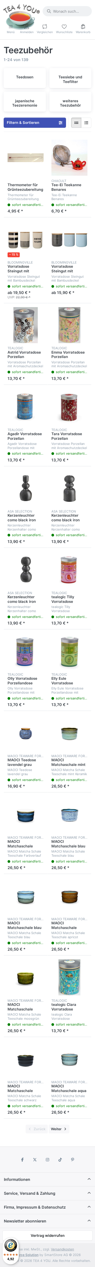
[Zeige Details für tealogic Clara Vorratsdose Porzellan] (69, 977)
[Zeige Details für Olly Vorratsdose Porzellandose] (26, 651)
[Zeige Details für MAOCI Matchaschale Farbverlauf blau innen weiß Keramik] (26, 814)
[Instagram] (47, 1159)
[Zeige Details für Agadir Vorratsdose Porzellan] (26, 407)
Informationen (17, 1179)
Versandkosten (62, 1249)
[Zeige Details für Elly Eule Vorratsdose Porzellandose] (69, 651)
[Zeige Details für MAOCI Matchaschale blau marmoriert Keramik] (69, 814)
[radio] (76, 123)
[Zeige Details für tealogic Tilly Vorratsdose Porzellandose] (69, 570)
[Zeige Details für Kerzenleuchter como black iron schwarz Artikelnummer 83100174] (69, 488)
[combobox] (67, 11)
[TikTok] (60, 1159)
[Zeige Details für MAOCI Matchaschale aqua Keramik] (69, 1059)
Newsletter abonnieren (25, 1221)
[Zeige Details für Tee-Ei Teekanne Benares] (69, 158)
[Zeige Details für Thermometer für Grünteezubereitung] (26, 158)
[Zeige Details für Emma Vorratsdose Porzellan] (69, 325)
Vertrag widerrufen (48, 1235)
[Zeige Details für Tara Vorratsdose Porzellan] (69, 407)
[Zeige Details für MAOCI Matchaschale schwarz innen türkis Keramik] (26, 1059)
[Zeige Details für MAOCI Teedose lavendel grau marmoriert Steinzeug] (26, 733)
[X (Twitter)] (35, 1159)
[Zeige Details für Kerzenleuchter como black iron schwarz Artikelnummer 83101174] (26, 570)
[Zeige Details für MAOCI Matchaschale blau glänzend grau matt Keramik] (26, 896)
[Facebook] (22, 1159)
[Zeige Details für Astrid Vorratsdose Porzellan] (26, 325)
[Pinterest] (72, 1159)
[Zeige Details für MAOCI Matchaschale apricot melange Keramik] (69, 896)
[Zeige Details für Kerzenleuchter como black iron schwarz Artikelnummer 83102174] (26, 488)
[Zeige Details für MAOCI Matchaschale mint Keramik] (69, 733)
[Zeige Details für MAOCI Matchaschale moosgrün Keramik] (26, 977)
